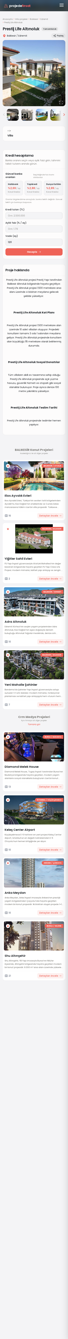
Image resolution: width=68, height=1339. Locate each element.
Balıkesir (34, 19)
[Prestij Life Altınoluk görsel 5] (56, 115)
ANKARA (47, 863)
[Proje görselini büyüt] (34, 73)
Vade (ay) (11, 236)
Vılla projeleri (21, 19)
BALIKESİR (48, 466)
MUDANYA (57, 737)
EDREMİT (57, 592)
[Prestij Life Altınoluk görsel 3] (27, 115)
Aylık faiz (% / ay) (15, 222)
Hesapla (32, 252)
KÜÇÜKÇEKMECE (54, 800)
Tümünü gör (34, 724)
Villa (10, 135)
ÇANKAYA (57, 863)
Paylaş (60, 35)
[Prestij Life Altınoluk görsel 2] (13, 115)
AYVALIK (57, 466)
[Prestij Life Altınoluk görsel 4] (42, 115)
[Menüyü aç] (61, 5)
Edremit (44, 19)
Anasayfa (8, 19)
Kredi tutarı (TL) (14, 209)
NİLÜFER (58, 926)
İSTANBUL (41, 800)
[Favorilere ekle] (8, 466)
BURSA (48, 737)
